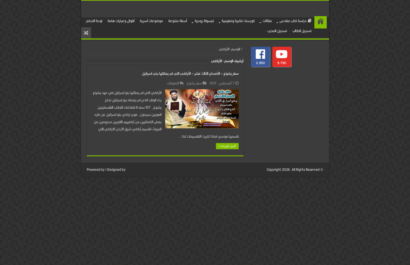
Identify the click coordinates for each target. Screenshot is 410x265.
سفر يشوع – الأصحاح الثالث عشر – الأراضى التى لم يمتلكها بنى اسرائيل (190, 73)
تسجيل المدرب (277, 31)
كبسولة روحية (204, 21)
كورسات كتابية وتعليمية (238, 21)
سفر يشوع (194, 83)
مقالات (267, 21)
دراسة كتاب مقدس (293, 21)
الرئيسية (320, 22)
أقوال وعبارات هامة (121, 21)
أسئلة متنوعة (177, 21)
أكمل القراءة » (227, 146)
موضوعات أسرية (151, 21)
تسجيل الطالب (302, 31)
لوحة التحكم (94, 21)
